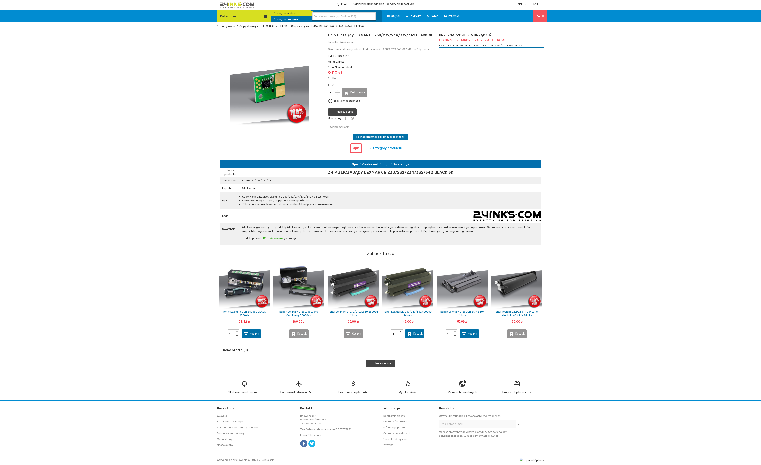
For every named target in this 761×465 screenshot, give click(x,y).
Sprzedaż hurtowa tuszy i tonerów (238, 427)
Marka (332, 61)
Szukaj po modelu (285, 13)
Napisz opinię (345, 111)
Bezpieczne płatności (230, 421)
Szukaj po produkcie (286, 19)
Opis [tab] (356, 148)
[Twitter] (311, 443)
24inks (340, 61)
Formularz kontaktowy (230, 433)
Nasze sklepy (225, 444)
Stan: (331, 67)
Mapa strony (224, 439)
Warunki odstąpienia (395, 439)
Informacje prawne (394, 427)
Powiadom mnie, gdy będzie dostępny (380, 137)
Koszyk (251, 333)
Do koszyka (354, 92)
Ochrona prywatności (396, 433)
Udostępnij (345, 118)
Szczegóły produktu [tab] (386, 148)
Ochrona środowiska (396, 421)
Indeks (332, 56)
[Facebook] (303, 443)
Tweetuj (352, 118)
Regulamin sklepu (394, 415)
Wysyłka (222, 415)
